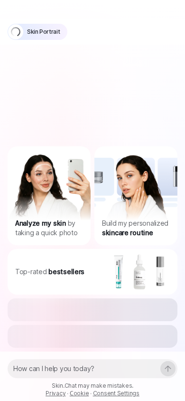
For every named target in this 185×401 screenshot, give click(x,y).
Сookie (79, 393)
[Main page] (33, 9)
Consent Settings (116, 393)
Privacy (55, 393)
